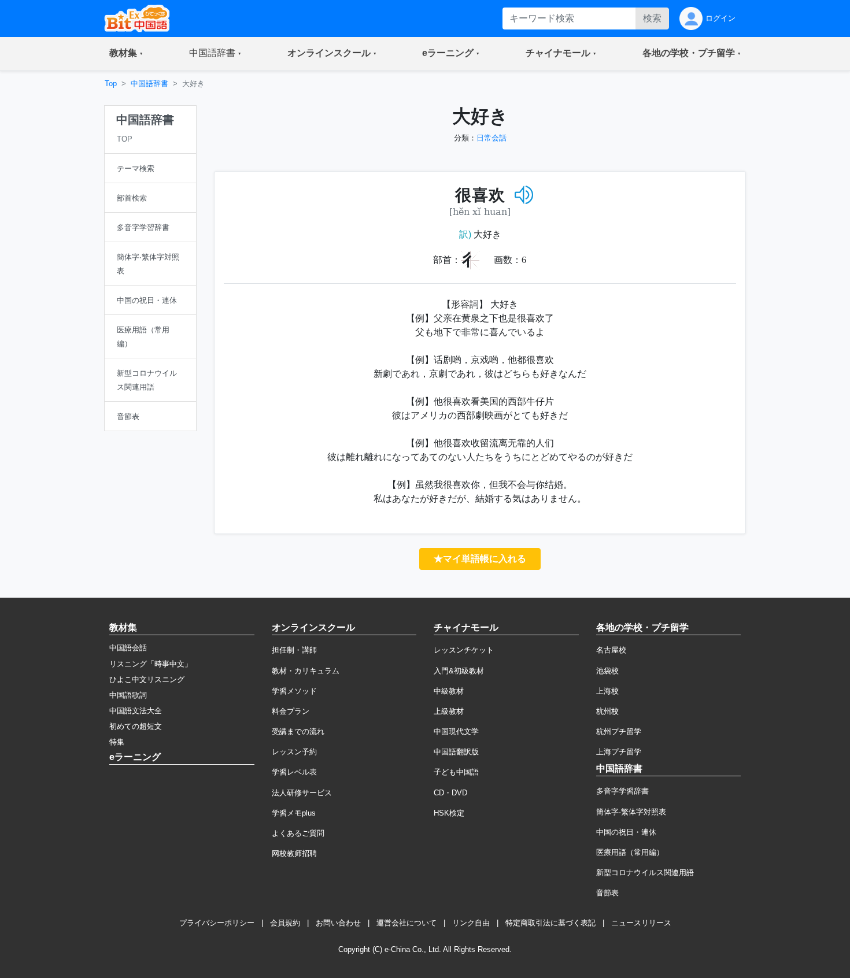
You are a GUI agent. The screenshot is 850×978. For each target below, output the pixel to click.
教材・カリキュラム (305, 670)
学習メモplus (294, 813)
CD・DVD (450, 792)
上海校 (607, 691)
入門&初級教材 (459, 670)
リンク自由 (471, 922)
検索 (652, 18)
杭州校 (607, 711)
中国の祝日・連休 (626, 832)
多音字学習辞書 (622, 791)
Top (111, 83)
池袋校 (607, 670)
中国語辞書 (149, 83)
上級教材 (449, 711)
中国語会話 (128, 647)
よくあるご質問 (298, 833)
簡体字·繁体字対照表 (631, 811)
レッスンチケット (464, 650)
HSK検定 (449, 813)
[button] (126, 54)
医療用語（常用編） (630, 852)
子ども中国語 (456, 772)
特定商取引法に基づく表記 (550, 922)
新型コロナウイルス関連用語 (645, 872)
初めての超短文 (135, 726)
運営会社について (406, 922)
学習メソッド (294, 691)
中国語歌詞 (128, 695)
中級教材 (449, 691)
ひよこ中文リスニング (146, 679)
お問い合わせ (338, 922)
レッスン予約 (294, 751)
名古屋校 (611, 650)
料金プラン (290, 711)
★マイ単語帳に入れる (480, 559)
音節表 (607, 892)
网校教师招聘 (294, 853)
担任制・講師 (294, 650)
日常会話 (491, 138)
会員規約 (285, 922)
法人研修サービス (302, 792)
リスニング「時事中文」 (150, 664)
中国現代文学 (456, 731)
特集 (116, 742)
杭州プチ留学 (618, 731)
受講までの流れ (298, 731)
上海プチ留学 (618, 751)
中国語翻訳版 (456, 751)
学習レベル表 (294, 772)
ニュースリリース (641, 922)
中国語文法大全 (135, 710)
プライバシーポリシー (216, 922)
